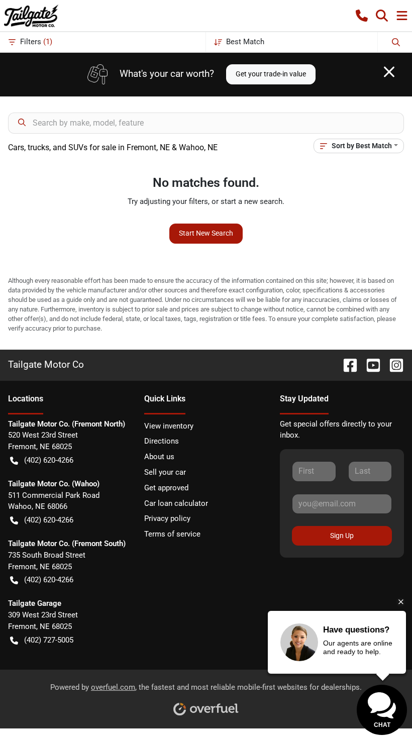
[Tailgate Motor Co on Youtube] (369, 364)
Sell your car (165, 472)
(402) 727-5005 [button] (48, 640)
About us (159, 456)
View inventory (168, 426)
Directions (161, 441)
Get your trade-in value (271, 74)
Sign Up (342, 536)
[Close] (389, 71)
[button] (362, 16)
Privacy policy (167, 518)
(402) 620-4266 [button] (48, 460)
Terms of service (172, 534)
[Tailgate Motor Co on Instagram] (392, 364)
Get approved (166, 487)
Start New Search (206, 233)
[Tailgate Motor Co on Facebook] (346, 364)
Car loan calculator (176, 503)
